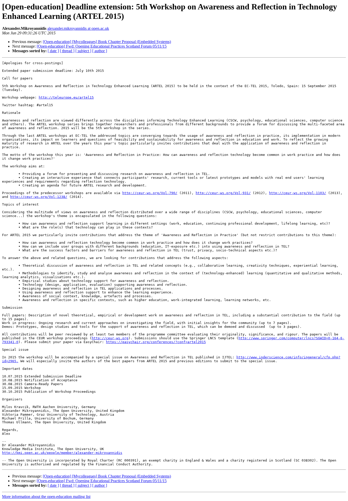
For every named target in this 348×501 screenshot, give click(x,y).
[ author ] (99, 51)
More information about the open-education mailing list (46, 496)
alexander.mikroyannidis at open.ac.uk (78, 28)
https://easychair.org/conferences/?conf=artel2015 (156, 342)
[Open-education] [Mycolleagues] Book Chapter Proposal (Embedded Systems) (107, 41)
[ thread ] (67, 51)
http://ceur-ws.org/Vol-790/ (149, 193)
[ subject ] (83, 51)
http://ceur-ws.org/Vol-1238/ (38, 197)
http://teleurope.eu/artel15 (66, 97)
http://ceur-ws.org (110, 338)
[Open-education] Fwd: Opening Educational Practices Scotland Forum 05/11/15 (102, 46)
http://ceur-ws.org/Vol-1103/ (297, 193)
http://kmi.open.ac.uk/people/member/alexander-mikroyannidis (62, 453)
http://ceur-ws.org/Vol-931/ (223, 193)
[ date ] (53, 51)
